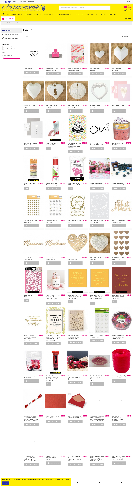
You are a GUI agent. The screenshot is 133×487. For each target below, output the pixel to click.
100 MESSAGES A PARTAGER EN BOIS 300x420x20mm (74, 337)
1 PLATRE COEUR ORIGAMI (117, 69)
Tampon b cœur (28, 68)
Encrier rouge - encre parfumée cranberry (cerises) (74, 377)
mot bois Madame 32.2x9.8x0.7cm (51, 258)
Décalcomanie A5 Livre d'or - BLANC (96, 221)
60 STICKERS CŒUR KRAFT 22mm (118, 258)
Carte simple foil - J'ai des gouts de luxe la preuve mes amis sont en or (96, 297)
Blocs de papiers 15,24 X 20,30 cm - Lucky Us (74, 69)
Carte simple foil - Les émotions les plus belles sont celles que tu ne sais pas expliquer (53, 338)
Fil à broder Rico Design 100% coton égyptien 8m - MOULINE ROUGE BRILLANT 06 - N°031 (97, 418)
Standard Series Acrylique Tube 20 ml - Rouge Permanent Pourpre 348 (52, 378)
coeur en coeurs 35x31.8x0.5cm (73, 258)
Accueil (14, 1)
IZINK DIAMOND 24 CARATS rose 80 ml (74, 184)
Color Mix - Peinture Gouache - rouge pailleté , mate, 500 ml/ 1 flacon (74, 459)
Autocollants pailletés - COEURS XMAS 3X (52, 143)
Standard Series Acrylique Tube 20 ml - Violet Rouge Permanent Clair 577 (30, 459)
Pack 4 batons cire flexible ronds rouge (52, 184)
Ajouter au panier (32, 72)
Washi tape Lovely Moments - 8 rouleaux (30, 184)
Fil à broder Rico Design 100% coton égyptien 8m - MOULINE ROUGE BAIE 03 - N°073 (97, 459)
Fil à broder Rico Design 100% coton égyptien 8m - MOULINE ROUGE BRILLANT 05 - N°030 (31, 418)
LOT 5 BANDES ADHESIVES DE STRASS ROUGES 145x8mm (117, 418)
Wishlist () (129, 1)
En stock (8, 47)
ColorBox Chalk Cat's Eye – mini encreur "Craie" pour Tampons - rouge (97, 378)
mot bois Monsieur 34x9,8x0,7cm (29, 258)
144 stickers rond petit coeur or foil (30, 221)
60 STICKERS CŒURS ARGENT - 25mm (96, 336)
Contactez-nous (22, 1)
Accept (6, 483)
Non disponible (10, 49)
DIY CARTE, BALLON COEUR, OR (30, 143)
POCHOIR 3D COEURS (28, 295)
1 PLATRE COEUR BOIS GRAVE (73, 106)
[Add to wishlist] (31, 66)
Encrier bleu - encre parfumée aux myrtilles (118, 184)
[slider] (20, 58)
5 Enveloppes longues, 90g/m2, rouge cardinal (75, 416)
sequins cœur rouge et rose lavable (30, 376)
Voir (49, 148)
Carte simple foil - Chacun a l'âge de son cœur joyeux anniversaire (30, 338)
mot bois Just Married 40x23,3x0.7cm (118, 221)
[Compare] (33, 66)
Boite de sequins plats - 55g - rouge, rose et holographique (118, 337)
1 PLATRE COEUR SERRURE (51, 106)
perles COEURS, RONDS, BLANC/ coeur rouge (53, 458)
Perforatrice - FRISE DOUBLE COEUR (52, 69)
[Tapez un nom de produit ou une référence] (108, 8)
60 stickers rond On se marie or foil (52, 221)
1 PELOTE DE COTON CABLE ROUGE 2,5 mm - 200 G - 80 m (118, 458)
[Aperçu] (36, 66)
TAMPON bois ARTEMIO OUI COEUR (97, 143)
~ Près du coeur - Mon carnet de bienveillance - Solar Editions (74, 145)
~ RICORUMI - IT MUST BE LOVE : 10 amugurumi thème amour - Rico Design (53, 297)
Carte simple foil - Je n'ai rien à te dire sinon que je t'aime (118, 296)
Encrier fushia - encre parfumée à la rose (96, 184)
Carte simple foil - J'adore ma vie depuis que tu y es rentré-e (74, 296)
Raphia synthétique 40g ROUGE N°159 (119, 376)
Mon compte (31, 1)
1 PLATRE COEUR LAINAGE (95, 258)
